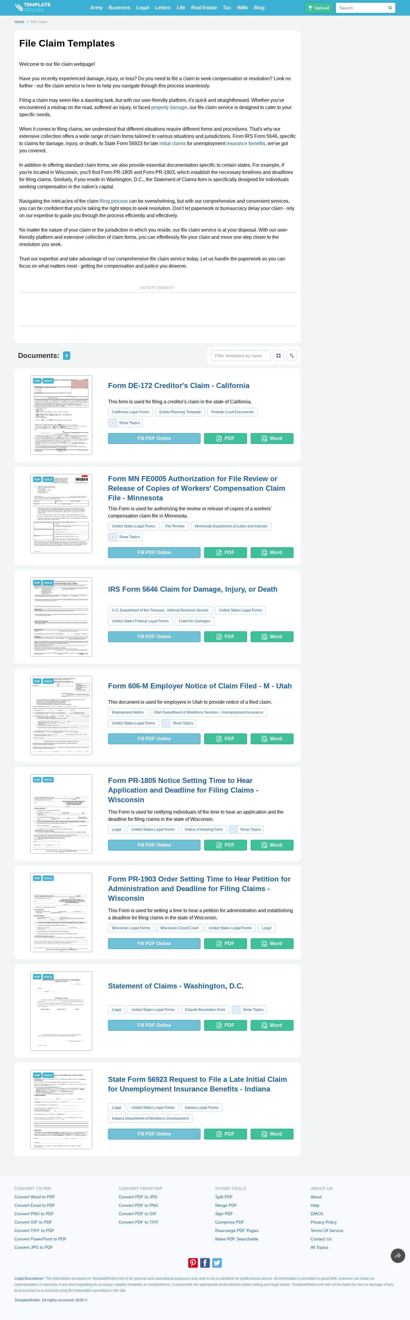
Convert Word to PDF (34, 1196)
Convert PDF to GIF (138, 1213)
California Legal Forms (130, 412)
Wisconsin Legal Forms (131, 928)
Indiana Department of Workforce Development (150, 1118)
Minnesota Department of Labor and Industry (231, 526)
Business (119, 7)
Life (181, 7)
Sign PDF (224, 1213)
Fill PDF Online (154, 438)
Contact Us (321, 1239)
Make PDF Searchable (236, 1239)
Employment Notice (128, 712)
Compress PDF (229, 1222)
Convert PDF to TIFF (139, 1222)
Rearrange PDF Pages (236, 1230)
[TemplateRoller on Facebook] (205, 1263)
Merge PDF (226, 1205)
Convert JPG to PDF (33, 1247)
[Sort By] (291, 355)
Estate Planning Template (180, 412)
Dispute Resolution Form (205, 1010)
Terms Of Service (327, 1230)
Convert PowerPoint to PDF (40, 1239)
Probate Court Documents (232, 412)
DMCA (317, 1213)
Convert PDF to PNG (138, 1205)
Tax (227, 7)
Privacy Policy (324, 1222)
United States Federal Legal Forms (140, 621)
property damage (169, 107)
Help (315, 1205)
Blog (259, 7)
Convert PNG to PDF (34, 1213)
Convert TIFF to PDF (34, 1230)
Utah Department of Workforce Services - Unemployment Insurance (208, 712)
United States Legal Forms (133, 526)
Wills (242, 7)
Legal (142, 7)
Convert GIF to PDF (33, 1222)
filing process (114, 201)
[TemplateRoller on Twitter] (217, 1263)
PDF (229, 438)
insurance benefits (245, 143)
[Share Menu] (398, 1256)
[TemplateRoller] (32, 8)
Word (276, 438)
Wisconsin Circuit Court (179, 928)
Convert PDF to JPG (138, 1196)
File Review (175, 526)
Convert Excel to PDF (34, 1205)
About (316, 1196)
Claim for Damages (194, 621)
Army (96, 7)
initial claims (172, 143)
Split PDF (224, 1196)
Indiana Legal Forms (202, 1108)
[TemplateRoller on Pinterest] (193, 1263)
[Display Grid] (278, 355)
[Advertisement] (157, 309)
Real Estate (204, 7)
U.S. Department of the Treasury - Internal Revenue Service (160, 610)
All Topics (319, 1247)
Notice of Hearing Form (204, 829)
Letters (163, 7)
